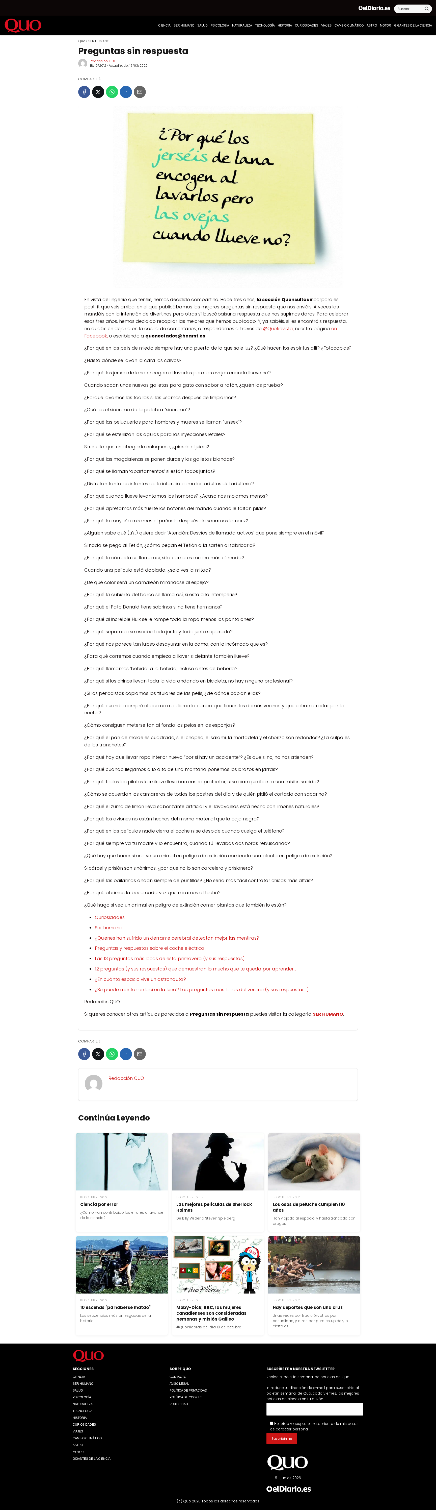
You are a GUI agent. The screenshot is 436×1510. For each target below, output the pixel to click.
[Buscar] (426, 9)
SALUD (202, 25)
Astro (372, 25)
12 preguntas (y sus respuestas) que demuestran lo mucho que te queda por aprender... (195, 969)
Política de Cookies (186, 1397)
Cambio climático (349, 25)
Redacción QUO (103, 61)
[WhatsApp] (112, 92)
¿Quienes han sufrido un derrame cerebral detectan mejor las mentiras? (177, 938)
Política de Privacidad (188, 1390)
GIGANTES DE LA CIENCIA (413, 25)
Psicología (220, 25)
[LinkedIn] (126, 92)
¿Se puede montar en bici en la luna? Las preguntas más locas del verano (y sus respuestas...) (202, 989)
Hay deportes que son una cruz (308, 1307)
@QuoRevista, (278, 328)
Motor (385, 25)
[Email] (140, 92)
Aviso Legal (179, 1383)
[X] (98, 92)
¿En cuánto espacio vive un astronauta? (140, 979)
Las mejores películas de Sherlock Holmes (214, 1207)
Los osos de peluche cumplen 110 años (309, 1207)
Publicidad (179, 1404)
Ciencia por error (99, 1204)
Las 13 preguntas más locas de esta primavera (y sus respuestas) (170, 958)
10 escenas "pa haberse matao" (115, 1307)
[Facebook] (84, 92)
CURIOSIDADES (306, 25)
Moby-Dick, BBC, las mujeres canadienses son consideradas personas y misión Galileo (211, 1313)
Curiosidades (110, 917)
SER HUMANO (184, 25)
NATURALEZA (242, 25)
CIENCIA (164, 25)
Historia (285, 25)
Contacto (178, 1377)
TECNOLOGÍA (265, 25)
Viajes (326, 25)
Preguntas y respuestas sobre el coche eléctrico (149, 948)
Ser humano (108, 927)
